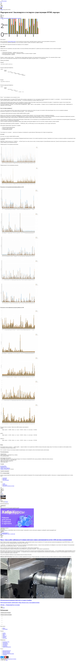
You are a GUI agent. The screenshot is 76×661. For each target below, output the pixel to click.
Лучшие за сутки (4, 612)
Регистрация (5, 629)
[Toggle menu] (0, 1)
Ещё (4, 607)
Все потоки (4, 1)
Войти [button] (1, 7)
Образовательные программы (8, 653)
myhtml (1, 468)
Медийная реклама (6, 651)
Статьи (4, 632)
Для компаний (5, 643)
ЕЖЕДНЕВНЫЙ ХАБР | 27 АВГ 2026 (7, 533)
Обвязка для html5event (4, 469)
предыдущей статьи (11, 41)
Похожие (8, 612)
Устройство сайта (6, 641)
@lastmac (6, 501)
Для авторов (5, 642)
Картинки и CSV (3, 467)
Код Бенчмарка (3, 466)
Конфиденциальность (7, 646)
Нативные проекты (6, 652)
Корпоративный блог (7, 650)
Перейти (2, 531)
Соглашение (5, 645)
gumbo (5, 468)
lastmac (1, 9)
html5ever (8, 468)
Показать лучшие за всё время (6, 614)
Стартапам (5, 654)
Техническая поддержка (11, 658)
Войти (4, 628)
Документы (5, 644)
